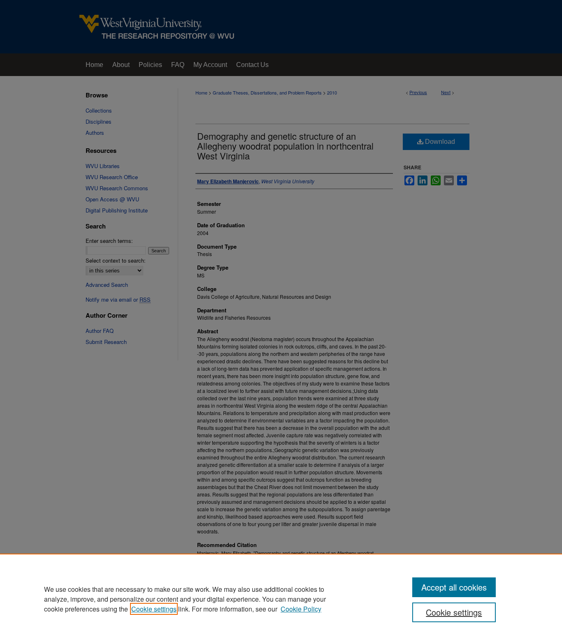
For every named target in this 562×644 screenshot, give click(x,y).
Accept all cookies (454, 587)
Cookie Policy (301, 609)
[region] (281, 599)
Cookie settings (153, 609)
